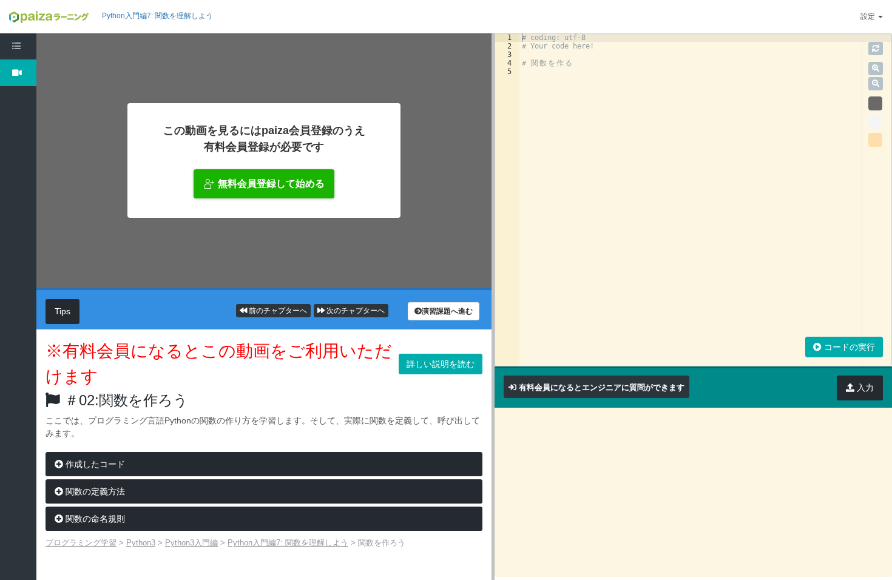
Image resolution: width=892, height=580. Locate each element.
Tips (62, 311)
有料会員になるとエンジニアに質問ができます (601, 387)
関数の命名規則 (94, 519)
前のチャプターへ (277, 310)
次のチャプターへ (355, 310)
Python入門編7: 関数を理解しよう (157, 16)
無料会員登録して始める (271, 183)
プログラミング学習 (81, 542)
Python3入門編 (191, 542)
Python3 (140, 542)
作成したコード (94, 464)
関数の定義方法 (94, 491)
